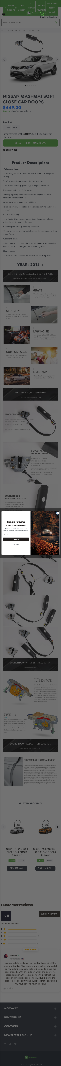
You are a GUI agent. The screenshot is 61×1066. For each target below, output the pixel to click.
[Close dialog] (57, 513)
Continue (16, 539)
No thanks (16, 544)
